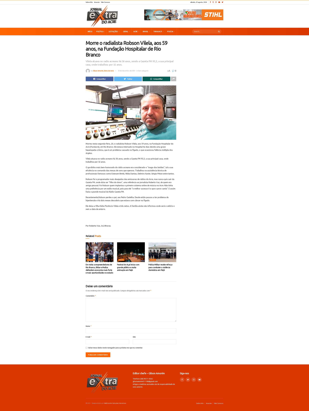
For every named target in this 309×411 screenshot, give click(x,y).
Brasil (145, 31)
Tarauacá (157, 31)
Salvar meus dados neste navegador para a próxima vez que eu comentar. (115, 348)
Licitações (113, 31)
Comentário (91, 296)
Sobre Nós (89, 2)
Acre (135, 31)
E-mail (89, 337)
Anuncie (97, 2)
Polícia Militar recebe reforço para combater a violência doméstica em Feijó (160, 267)
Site (134, 337)
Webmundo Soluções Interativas (115, 403)
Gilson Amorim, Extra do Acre (103, 71)
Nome (89, 326)
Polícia (170, 31)
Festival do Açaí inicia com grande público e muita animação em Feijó (128, 267)
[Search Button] (219, 31)
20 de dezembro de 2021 (126, 71)
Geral (125, 31)
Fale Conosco (105, 2)
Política (99, 31)
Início (90, 31)
